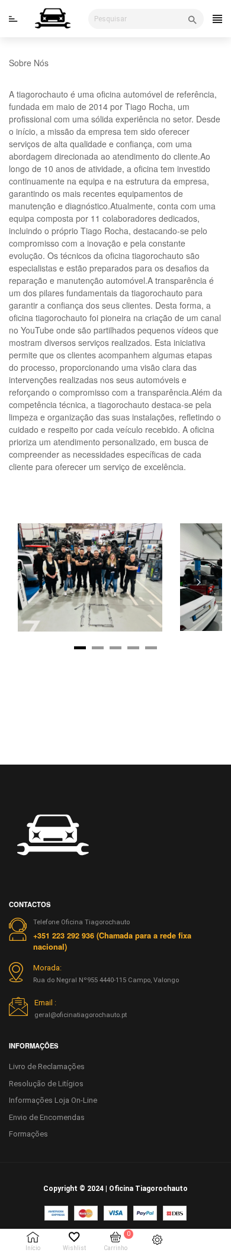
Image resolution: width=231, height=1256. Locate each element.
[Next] (198, 582)
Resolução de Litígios (46, 1083)
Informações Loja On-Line (53, 1100)
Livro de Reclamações (47, 1066)
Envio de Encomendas (47, 1117)
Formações (28, 1133)
